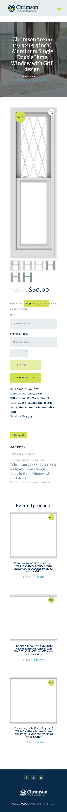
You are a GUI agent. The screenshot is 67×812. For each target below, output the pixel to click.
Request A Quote (36, 303)
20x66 (22, 403)
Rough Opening (19, 334)
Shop (32, 76)
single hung (26, 407)
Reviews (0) (19, 435)
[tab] (18, 435)
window (41, 407)
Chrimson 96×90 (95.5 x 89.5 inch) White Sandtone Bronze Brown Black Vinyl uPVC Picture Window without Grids (33, 567)
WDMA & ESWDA (38, 398)
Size (12, 315)
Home (25, 76)
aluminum (35, 403)
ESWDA (24, 804)
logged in (28, 482)
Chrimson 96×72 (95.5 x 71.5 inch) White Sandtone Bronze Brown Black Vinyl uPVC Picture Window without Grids (33, 650)
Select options (33, 535)
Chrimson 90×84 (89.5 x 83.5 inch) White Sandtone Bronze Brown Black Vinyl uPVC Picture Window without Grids (33, 732)
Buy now (22, 364)
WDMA (15, 804)
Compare (22, 377)
